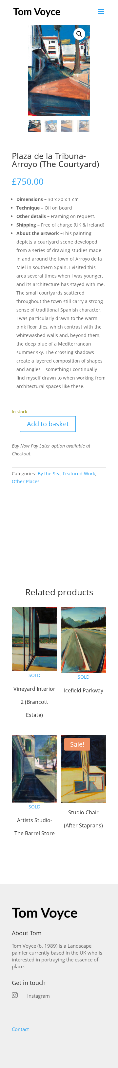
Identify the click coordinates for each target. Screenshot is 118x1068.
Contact (20, 1029)
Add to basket (48, 423)
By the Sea (49, 473)
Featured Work (79, 473)
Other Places (26, 481)
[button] (79, 34)
